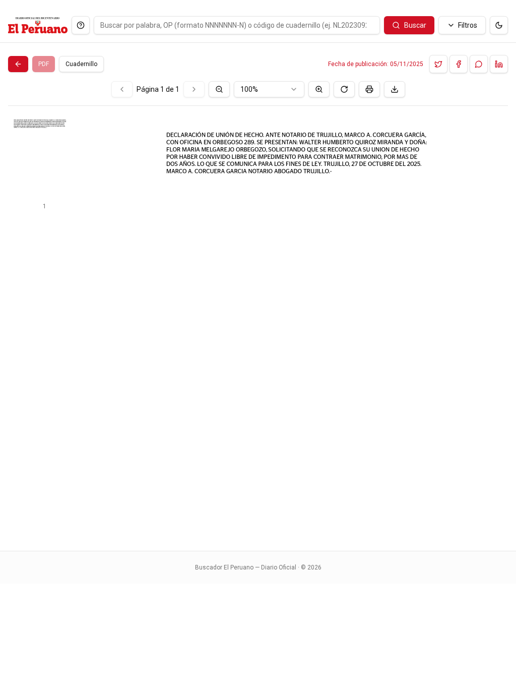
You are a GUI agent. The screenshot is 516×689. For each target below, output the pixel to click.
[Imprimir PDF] (369, 89)
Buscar (415, 25)
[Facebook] (458, 64)
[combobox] (269, 89)
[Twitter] (438, 64)
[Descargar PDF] (394, 89)
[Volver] (18, 64)
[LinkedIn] (499, 64)
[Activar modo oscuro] (499, 25)
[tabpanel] (258, 310)
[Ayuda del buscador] (81, 25)
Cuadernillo (81, 64)
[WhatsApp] (479, 64)
